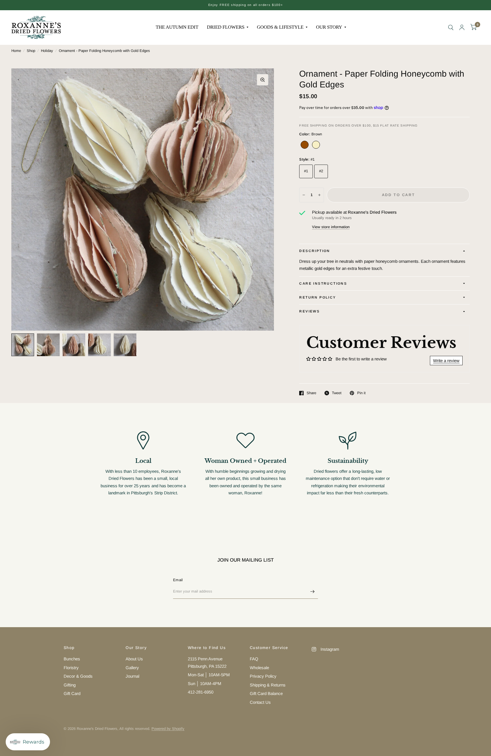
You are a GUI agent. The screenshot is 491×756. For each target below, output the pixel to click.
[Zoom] (262, 79)
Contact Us (260, 702)
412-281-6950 (200, 692)
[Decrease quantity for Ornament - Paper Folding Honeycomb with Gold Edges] (303, 195)
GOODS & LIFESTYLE (280, 27)
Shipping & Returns (268, 684)
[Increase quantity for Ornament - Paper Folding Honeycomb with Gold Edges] (319, 195)
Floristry (71, 667)
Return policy (317, 297)
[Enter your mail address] (312, 591)
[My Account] (461, 27)
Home (16, 51)
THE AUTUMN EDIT (177, 27)
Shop (31, 51)
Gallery (132, 667)
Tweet (337, 393)
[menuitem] (177, 27)
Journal (132, 676)
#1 (306, 171)
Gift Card (72, 693)
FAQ (254, 658)
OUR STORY (329, 27)
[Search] (450, 27)
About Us (134, 658)
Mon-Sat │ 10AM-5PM (209, 674)
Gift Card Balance (266, 693)
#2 (321, 171)
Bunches (72, 658)
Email (178, 580)
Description (314, 251)
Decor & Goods (78, 676)
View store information (330, 227)
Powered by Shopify (167, 728)
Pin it (361, 393)
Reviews (309, 311)
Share (311, 393)
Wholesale (259, 667)
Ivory (316, 144)
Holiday (47, 51)
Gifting (70, 684)
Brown (304, 144)
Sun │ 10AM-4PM (204, 683)
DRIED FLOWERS (225, 27)
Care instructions (323, 283)
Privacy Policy (263, 676)
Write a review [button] (446, 360)
